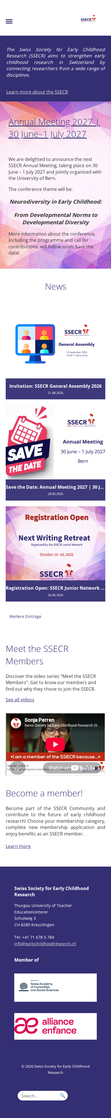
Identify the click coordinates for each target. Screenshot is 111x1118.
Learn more (18, 846)
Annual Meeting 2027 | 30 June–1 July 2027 (54, 128)
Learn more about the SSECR (37, 92)
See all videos (20, 700)
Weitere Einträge (25, 616)
